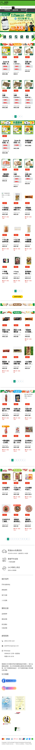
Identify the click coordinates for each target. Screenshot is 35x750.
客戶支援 (4, 595)
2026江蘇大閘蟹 (4, 15)
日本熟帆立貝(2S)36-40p (29, 442)
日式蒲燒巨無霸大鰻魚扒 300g (17, 363)
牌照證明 (4, 590)
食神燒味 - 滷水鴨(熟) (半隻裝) (28, 273)
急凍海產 (12, 19)
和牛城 (31, 25)
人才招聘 (4, 600)
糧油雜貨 (17, 25)
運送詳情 (4, 619)
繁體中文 (26, 10)
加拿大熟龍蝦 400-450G (6, 411)
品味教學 (4, 614)
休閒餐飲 (8, 25)
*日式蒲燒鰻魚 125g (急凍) (28, 363)
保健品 (10, 28)
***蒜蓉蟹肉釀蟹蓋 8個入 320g (28, 241)
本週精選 (13, 15)
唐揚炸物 (27, 22)
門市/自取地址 (6, 584)
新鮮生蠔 (29, 15)
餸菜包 (12, 22)
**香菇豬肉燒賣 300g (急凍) (17, 209)
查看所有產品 (17, 296)
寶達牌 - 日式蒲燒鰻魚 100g (6, 363)
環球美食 (28, 19)
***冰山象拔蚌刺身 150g (5, 241)
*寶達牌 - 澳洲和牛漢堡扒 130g (29, 521)
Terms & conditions (20, 744)
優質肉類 (20, 19)
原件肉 (24, 25)
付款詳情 (4, 628)
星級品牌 (3, 28)
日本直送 (22, 15)
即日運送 (4, 624)
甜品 (2, 25)
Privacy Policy (28, 744)
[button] (9, 30)
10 (26, 539)
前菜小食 (19, 22)
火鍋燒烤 (3, 22)
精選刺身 (3, 19)
